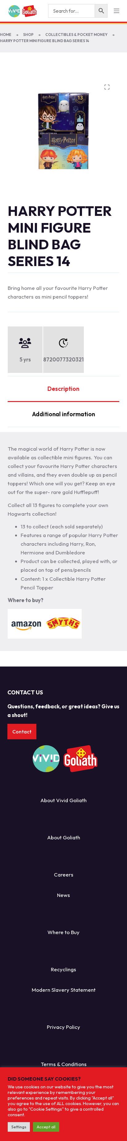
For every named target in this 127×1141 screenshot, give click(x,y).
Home (5, 34)
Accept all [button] (46, 1126)
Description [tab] (63, 388)
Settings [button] (18, 1126)
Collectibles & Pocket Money (76, 34)
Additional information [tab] (63, 414)
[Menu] (116, 11)
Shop (28, 34)
